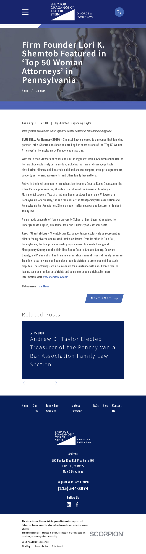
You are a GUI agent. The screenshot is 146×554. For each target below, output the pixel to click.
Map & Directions (73, 471)
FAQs (96, 405)
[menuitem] (26, 546)
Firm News (43, 286)
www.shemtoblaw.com (55, 277)
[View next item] (56, 383)
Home (25, 405)
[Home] (71, 12)
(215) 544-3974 (73, 488)
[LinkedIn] (69, 504)
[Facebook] (77, 504)
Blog (105, 405)
